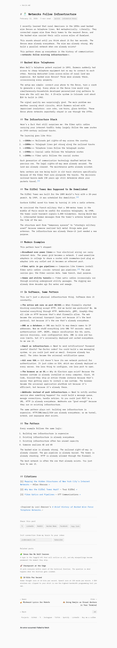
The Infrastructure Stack (40, 119)
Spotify (66, 617)
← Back (23, 612)
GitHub (34, 617)
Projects (25, 617)
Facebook (63, 526)
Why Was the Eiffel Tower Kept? (42, 489)
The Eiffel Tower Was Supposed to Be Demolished (55, 189)
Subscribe (58, 540)
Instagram (48, 617)
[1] (38, 181)
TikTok (57, 617)
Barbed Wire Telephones (39, 62)
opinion (57, 18)
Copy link (75, 526)
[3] (78, 269)
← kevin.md (25, 5)
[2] (77, 197)
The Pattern (31, 423)
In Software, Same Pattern (41, 292)
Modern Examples (34, 242)
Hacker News (51, 526)
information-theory (69, 18)
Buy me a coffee (89, 617)
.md (94, 612)
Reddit (40, 526)
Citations (30, 476)
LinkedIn (30, 526)
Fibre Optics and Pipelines (39, 494)
